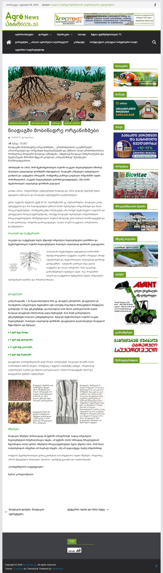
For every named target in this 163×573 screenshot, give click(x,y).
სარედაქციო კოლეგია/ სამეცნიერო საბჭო (113, 42)
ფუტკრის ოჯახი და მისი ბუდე (86, 509)
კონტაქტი (79, 42)
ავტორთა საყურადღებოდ (29, 49)
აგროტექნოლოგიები (40, 123)
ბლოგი (82, 34)
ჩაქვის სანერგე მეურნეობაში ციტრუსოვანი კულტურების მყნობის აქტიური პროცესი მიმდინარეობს (82, 6)
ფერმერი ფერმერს (72, 123)
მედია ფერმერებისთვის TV (106, 34)
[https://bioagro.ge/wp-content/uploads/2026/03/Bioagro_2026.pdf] (135, 73)
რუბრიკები (63, 34)
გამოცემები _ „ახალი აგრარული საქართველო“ (42, 42)
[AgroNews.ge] (9, 42)
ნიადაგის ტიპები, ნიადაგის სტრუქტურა (26, 512)
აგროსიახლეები (24, 34)
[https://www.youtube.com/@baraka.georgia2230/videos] (135, 102)
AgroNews (28, 137)
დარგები (43, 34)
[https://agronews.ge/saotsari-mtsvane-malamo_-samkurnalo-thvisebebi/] (135, 246)
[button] (50, 34)
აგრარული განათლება (18, 123)
